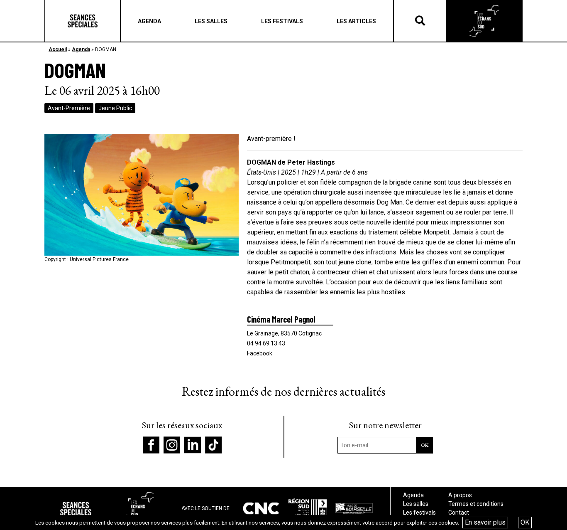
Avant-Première (69, 108)
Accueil (58, 49)
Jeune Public (115, 108)
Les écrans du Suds (484, 21)
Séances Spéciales (82, 21)
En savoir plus (485, 522)
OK (525, 522)
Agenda (81, 49)
